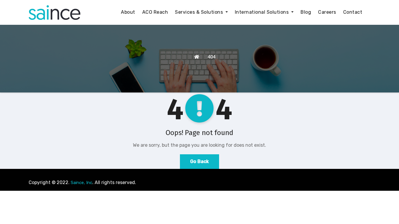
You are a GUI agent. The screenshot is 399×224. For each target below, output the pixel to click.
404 (212, 57)
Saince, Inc (81, 182)
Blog (306, 12)
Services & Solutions (199, 12)
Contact (352, 12)
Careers (327, 12)
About (128, 12)
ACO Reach (155, 12)
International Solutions (262, 12)
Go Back (199, 161)
